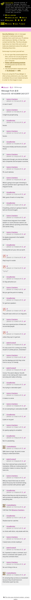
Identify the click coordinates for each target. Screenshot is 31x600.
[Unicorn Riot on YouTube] (21, 20)
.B (12, 87)
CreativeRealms (11, 446)
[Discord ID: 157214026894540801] (4, 256)
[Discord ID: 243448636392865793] (4, 100)
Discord (5, 87)
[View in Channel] (22, 101)
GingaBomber (10, 120)
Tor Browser (11, 71)
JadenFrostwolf (11, 343)
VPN (19, 71)
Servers (9, 23)
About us (24, 17)
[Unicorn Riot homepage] (3, 3)
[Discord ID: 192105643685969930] (4, 343)
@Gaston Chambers (18, 510)
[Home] (3, 23)
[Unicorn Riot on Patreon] (24, 20)
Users (16, 23)
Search (22, 23)
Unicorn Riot (9, 2)
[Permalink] (25, 101)
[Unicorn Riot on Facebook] (15, 20)
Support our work (12, 17)
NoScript (8, 67)
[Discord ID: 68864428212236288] (4, 447)
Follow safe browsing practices (15, 63)
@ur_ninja (10, 20)
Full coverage (11, 15)
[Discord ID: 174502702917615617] (4, 121)
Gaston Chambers (12, 99)
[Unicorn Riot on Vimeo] (18, 20)
